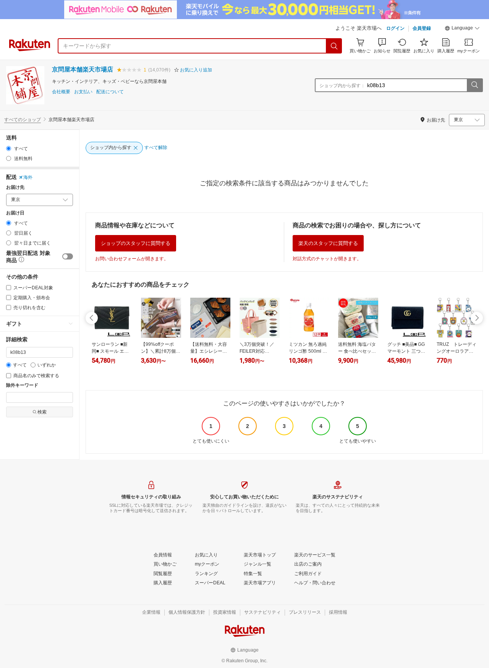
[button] (462, 29)
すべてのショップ (22, 119)
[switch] (67, 256)
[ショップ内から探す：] (474, 85)
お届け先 (15, 187)
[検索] (334, 46)
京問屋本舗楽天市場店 (82, 69)
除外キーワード (22, 385)
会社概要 (61, 91)
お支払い (83, 91)
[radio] (8, 148)
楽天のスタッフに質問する (328, 243)
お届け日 (15, 213)
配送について (110, 91)
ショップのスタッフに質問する (135, 243)
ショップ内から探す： (342, 85)
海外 (27, 177)
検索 (42, 412)
